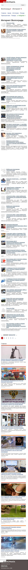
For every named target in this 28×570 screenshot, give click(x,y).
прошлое (12, 335)
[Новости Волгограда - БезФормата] (8, 1)
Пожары (13, 15)
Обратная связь (4, 565)
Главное (3, 13)
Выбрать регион (4, 566)
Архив (9, 13)
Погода (22, 13)
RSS (11, 568)
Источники (15, 13)
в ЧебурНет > (21, 15)
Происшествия (5, 15)
